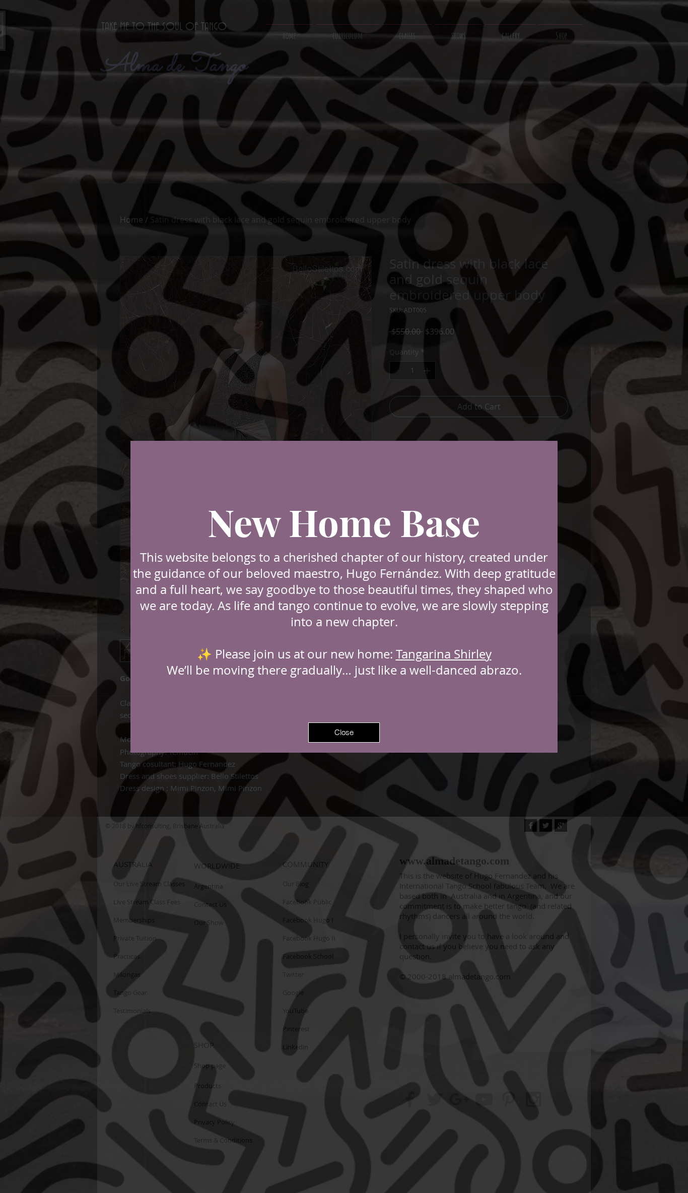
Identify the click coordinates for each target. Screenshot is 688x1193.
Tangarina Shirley (444, 654)
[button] (344, 732)
